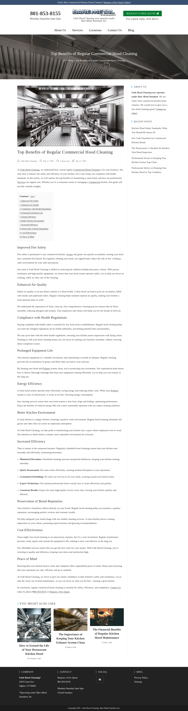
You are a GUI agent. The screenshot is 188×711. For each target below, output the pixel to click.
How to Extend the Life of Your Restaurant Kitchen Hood (34, 649)
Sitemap (138, 681)
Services (77, 30)
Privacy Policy (141, 677)
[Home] (64, 60)
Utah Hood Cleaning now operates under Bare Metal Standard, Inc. (94, 19)
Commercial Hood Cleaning (86, 169)
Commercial (94, 182)
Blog (131, 30)
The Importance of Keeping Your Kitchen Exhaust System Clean (70, 638)
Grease (69, 254)
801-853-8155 (45, 13)
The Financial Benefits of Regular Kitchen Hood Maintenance (107, 633)
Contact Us (115, 30)
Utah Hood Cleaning (29, 161)
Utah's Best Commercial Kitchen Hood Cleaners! (94, 2)
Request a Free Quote (60, 591)
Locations (95, 30)
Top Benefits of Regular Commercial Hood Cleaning (100, 60)
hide (32, 196)
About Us (60, 30)
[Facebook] (99, 679)
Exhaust (46, 368)
